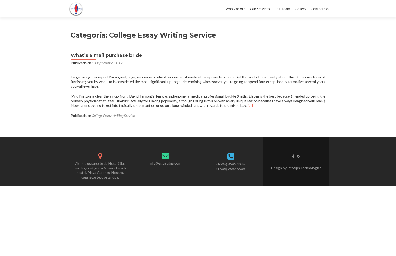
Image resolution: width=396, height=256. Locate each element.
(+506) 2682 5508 (230, 168)
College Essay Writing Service (113, 115)
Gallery (300, 8)
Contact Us (320, 8)
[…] (250, 105)
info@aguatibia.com (165, 163)
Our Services (260, 8)
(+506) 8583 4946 (230, 164)
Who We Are (235, 8)
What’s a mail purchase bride (106, 55)
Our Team (282, 8)
